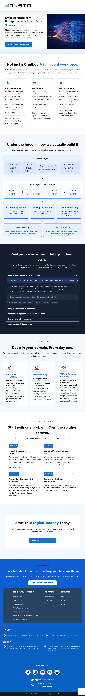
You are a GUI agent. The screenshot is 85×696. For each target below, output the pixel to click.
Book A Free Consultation (18, 44)
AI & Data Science (19, 604)
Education (48, 600)
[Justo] (18, 7)
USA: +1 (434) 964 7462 (44, 686)
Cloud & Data (17, 600)
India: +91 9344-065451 (44, 683)
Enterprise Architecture (21, 612)
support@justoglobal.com (44, 680)
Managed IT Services (20, 619)
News (62, 596)
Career (63, 604)
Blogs (63, 600)
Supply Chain (17, 596)
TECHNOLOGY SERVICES (22, 592)
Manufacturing (49, 596)
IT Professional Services (21, 608)
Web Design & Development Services (25, 616)
